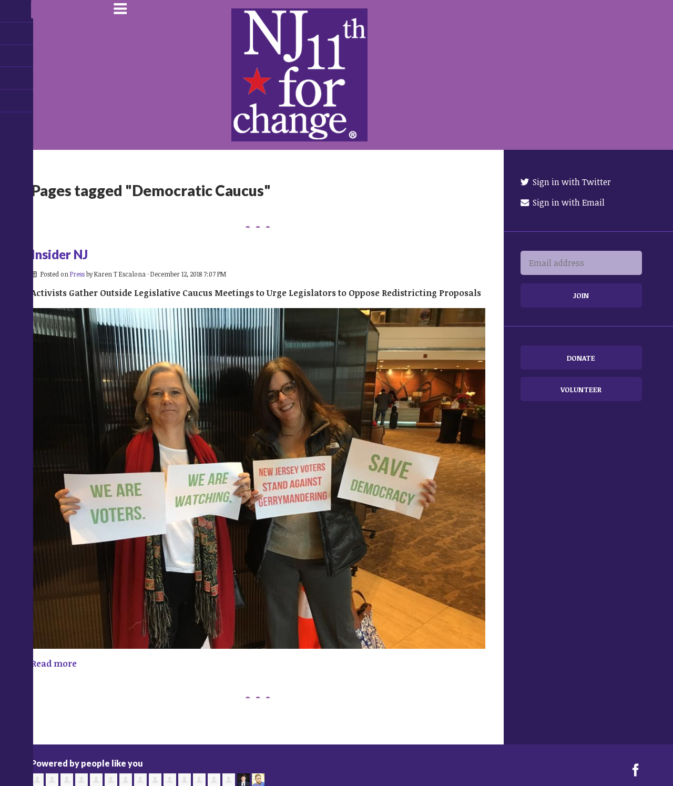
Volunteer (580, 389)
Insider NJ (59, 254)
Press (77, 274)
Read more (54, 663)
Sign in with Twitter (571, 182)
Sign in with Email (568, 202)
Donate (581, 358)
